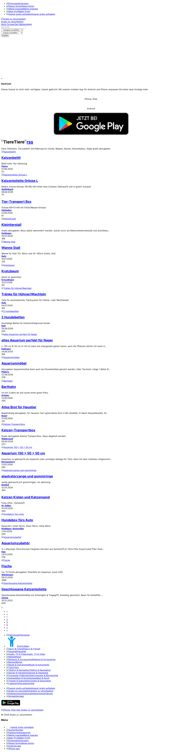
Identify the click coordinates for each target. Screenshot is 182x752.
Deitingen (6, 233)
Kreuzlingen (7, 279)
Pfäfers (5, 372)
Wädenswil (7, 438)
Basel (4, 415)
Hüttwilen (6, 210)
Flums (4, 166)
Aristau (5, 395)
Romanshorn (8, 461)
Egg (3, 551)
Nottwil (5, 484)
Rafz (3, 302)
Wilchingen (7, 574)
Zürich (4, 597)
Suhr (3, 256)
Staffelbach (7, 189)
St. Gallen (6, 505)
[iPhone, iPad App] (22, 710)
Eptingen (6, 348)
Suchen (5, 36)
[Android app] (10, 705)
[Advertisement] (91, 57)
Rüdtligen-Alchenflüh (12, 528)
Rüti (3, 325)
